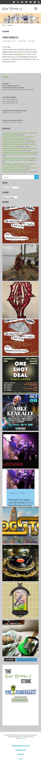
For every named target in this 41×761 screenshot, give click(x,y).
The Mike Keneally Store (20, 746)
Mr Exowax (22, 41)
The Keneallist (20, 750)
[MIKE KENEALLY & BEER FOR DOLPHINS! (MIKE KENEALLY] (20, 337)
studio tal (22, 738)
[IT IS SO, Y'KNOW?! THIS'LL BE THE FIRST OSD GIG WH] (20, 375)
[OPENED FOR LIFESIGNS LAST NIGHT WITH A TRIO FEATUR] (20, 450)
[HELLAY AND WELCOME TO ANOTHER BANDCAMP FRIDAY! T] (20, 600)
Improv (20, 54)
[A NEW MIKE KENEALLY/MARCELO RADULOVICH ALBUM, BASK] (20, 563)
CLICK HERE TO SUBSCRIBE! (19, 699)
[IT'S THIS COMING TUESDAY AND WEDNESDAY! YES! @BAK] (20, 225)
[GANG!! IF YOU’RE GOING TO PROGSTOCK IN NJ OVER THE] (20, 525)
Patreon (20, 754)
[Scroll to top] (37, 757)
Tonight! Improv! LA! (10, 37)
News (33, 41)
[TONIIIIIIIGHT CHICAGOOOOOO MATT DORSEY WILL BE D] (20, 412)
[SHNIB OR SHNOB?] (20, 300)
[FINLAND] (20, 638)
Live (29, 41)
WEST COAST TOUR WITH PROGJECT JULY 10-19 (16, 171)
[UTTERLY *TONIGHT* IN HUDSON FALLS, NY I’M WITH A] (20, 488)
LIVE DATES (5, 77)
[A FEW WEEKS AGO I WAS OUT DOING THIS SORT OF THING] (20, 262)
